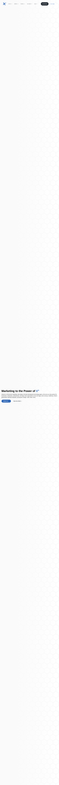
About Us (5, 401)
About (35, 3)
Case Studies (29, 3)
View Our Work (17, 401)
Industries (22, 3)
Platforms (15, 3)
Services (9, 3)
